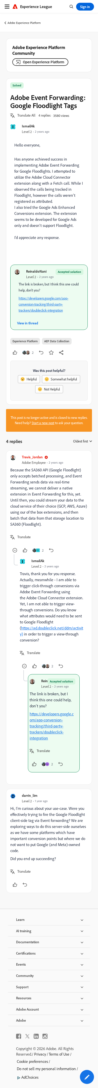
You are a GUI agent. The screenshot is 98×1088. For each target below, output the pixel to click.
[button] (26, 115)
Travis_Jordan (32, 457)
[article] (49, 504)
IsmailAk (28, 126)
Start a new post (43, 423)
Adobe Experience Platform (24, 23)
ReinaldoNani (36, 271)
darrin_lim (29, 795)
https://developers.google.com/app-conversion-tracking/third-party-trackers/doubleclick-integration (43, 304)
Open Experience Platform (43, 62)
